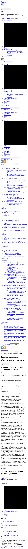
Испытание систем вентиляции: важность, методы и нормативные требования (15, 329)
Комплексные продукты (10, 98)
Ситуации (6, 99)
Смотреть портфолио (6, 476)
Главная (6, 22)
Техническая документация (11, 308)
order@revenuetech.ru (6, 20)
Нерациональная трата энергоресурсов (14, 340)
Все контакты (4, 350)
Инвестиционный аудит (13, 197)
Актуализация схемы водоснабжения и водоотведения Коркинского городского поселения (17, 318)
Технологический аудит (13, 204)
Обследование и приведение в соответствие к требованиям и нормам (15, 225)
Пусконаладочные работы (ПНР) (15, 185)
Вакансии (9, 55)
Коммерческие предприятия (11, 253)
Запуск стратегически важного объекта (14, 242)
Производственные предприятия (12, 252)
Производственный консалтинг (12, 201)
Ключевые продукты (9, 149)
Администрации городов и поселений (14, 256)
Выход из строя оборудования (12, 243)
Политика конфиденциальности (9, 533)
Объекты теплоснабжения (11, 298)
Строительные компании (10, 250)
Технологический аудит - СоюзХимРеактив (13, 269)
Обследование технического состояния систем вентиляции (15, 173)
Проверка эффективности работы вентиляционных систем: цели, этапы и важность (14, 333)
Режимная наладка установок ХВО (16, 192)
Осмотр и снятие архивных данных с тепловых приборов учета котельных (17, 306)
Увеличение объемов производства (13, 241)
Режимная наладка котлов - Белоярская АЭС (14, 303)
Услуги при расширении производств (14, 230)
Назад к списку (16, 476)
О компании (7, 49)
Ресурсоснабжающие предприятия (13, 254)
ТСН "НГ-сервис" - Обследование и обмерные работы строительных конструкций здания (16, 293)
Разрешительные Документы (14, 51)
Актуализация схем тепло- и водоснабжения (14, 189)
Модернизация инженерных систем (13, 237)
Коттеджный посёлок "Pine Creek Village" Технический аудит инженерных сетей (15, 266)
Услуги (5, 48)
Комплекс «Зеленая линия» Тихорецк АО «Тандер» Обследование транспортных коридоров (17, 288)
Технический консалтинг (10, 194)
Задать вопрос (4, 364)
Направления (7, 101)
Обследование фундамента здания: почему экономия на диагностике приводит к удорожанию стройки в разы (15, 337)
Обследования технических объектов (14, 285)
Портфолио (7, 102)
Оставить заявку (7, 9)
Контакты (6, 56)
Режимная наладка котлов (14, 191)
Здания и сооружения (9, 178)
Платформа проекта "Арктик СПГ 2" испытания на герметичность (17, 280)
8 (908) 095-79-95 (5, 18)
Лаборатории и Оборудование (15, 52)
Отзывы (9, 53)
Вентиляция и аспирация (10, 168)
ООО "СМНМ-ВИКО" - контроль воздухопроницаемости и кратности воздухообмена (16, 277)
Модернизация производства (14, 203)
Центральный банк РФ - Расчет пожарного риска (15, 310)
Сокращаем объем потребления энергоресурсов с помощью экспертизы (14, 327)
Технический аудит (12, 195)
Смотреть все (4, 207)
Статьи (5, 104)
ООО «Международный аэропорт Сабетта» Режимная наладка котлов (16, 300)
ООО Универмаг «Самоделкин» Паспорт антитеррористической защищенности (15, 314)
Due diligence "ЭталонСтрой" (14, 271)
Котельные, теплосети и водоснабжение (14, 187)
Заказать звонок (14, 18)
